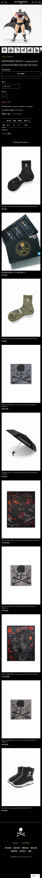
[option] (21, 25)
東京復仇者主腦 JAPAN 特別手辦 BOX (14, 272)
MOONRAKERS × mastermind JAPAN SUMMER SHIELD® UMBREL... (20, 473)
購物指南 (25, 848)
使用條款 (14, 851)
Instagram (15, 843)
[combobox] (35, 876)
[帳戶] (32, 2)
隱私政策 (34, 848)
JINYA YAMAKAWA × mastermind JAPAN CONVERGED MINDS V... (19, 741)
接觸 (29, 851)
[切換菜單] (2, 2)
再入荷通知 (21, 74)
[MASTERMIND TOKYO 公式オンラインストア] (20, 2)
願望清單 (16, 848)
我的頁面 (8, 848)
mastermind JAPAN (7, 57)
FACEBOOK (25, 843)
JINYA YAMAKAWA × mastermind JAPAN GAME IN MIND (20, 674)
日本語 (34, 876)
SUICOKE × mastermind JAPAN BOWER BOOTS (16, 808)
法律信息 (22, 851)
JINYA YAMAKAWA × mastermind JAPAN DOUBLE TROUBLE (21, 540)
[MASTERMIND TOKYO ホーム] (21, 832)
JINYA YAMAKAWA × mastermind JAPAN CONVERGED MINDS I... (19, 405)
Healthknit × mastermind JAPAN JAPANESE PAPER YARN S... (20, 206)
